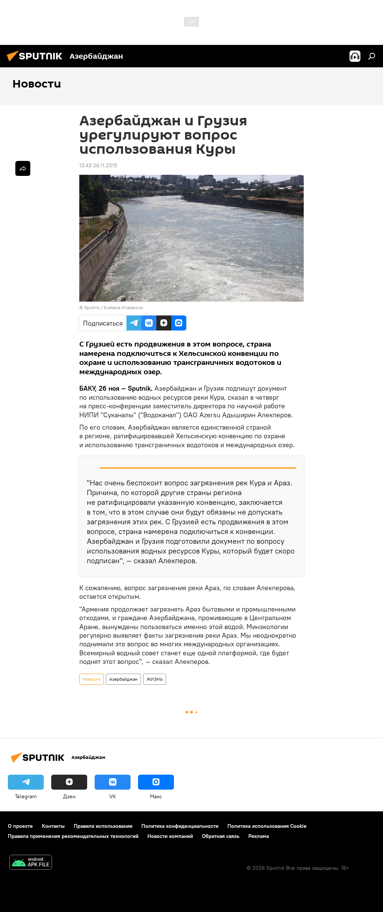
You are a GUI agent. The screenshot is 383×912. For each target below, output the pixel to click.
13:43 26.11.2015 (98, 165)
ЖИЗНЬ (155, 679)
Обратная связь (220, 836)
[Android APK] (30, 863)
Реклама (258, 836)
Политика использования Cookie (267, 826)
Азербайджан (123, 679)
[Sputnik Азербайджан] (37, 62)
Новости (91, 679)
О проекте (20, 826)
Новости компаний (170, 836)
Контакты (53, 826)
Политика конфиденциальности (179, 826)
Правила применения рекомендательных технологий (73, 836)
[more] (22, 168)
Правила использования (103, 826)
